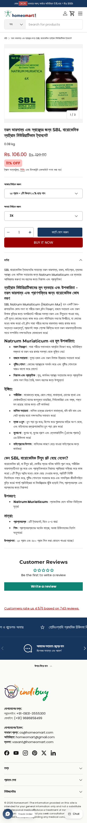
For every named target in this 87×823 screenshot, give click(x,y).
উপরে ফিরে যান (41, 666)
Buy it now (43, 242)
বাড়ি (5, 38)
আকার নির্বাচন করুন (12, 184)
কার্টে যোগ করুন (60, 232)
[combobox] (43, 24)
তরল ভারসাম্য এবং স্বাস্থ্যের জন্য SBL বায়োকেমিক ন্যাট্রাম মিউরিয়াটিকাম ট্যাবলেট (41, 38)
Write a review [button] (43, 586)
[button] (72, 13)
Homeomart (21, 802)
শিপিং (22, 170)
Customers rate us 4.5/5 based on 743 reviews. (41, 608)
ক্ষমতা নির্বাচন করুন (12, 207)
